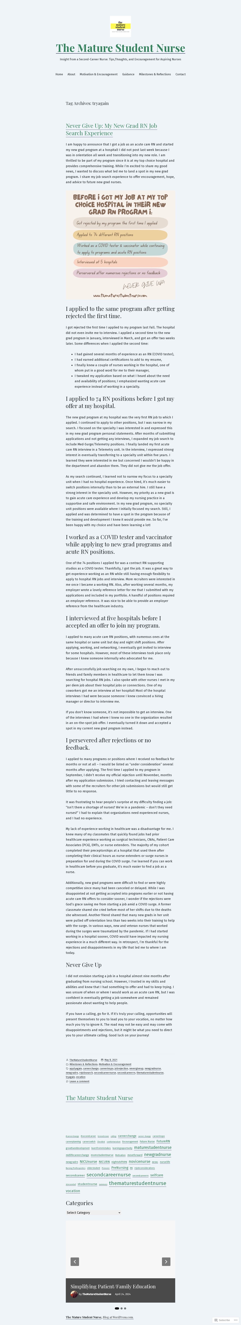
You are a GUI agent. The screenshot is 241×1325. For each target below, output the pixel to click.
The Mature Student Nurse (120, 47)
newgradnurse (153, 1068)
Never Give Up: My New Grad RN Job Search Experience (111, 129)
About (71, 74)
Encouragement (130, 1141)
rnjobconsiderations (144, 1168)
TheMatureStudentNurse (83, 1060)
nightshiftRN (119, 1161)
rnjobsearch (86, 1072)
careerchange (91, 1068)
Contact (181, 74)
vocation (80, 1077)
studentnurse (87, 1184)
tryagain (70, 1077)
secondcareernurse (105, 1072)
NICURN (104, 1162)
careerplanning (73, 1141)
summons (103, 1184)
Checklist (101, 1142)
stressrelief (71, 1184)
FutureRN (163, 1141)
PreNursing (119, 1168)
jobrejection (121, 1068)
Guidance (128, 74)
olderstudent (93, 1168)
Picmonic (106, 1168)
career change (144, 1136)
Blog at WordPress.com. (118, 1317)
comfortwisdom (113, 1142)
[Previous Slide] (75, 1261)
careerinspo (106, 1068)
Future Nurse (147, 1141)
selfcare (156, 1175)
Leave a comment (79, 1082)
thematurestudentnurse (150, 1072)
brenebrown (103, 1136)
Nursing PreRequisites (75, 1168)
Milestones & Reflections (155, 74)
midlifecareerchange (77, 1155)
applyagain (76, 1068)
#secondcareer (88, 1136)
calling (113, 1136)
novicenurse (139, 1161)
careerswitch (89, 1141)
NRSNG (155, 1162)
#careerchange (72, 1136)
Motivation (120, 1155)
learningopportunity (122, 1148)
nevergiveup (136, 1068)
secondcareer (75, 1175)
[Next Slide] (166, 1261)
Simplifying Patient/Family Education (113, 1286)
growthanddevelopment (78, 1148)
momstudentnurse (102, 1155)
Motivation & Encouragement (99, 74)
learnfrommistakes (101, 1148)
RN (131, 1168)
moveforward (134, 1155)
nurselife (165, 1161)
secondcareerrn (126, 1072)
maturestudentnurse (152, 1147)
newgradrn (72, 1072)
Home (59, 74)
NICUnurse (88, 1161)
